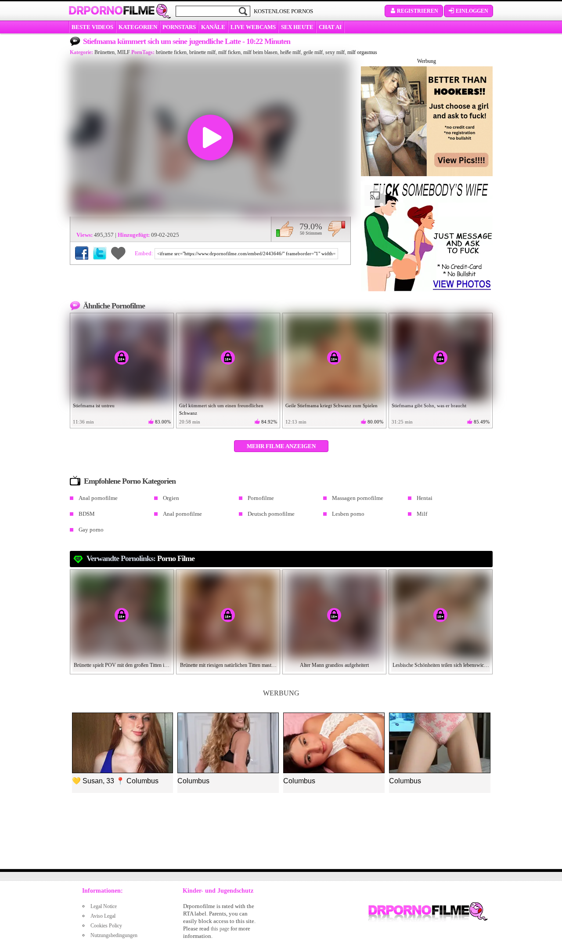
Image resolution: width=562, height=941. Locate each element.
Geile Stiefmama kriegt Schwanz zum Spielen (331, 405)
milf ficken (229, 52)
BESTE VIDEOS (92, 27)
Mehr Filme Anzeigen (281, 446)
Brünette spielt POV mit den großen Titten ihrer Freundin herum (122, 665)
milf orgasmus (362, 52)
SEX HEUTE (297, 27)
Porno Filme (176, 558)
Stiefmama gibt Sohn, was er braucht (429, 405)
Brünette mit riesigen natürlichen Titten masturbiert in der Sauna (228, 665)
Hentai (424, 498)
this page (220, 929)
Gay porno (91, 529)
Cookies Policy (106, 926)
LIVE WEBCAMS (253, 27)
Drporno (111, 10)
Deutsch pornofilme (271, 513)
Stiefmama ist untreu (94, 405)
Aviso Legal (102, 916)
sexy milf (335, 52)
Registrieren (417, 11)
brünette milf (202, 52)
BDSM (87, 513)
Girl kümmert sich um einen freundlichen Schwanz (221, 409)
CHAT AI (330, 27)
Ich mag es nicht (336, 229)
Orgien (171, 498)
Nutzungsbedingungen (113, 935)
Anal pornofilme (98, 498)
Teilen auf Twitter (99, 253)
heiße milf (290, 52)
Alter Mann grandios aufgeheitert (334, 665)
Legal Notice (103, 906)
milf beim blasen (260, 52)
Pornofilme (261, 498)
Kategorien (138, 27)
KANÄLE (213, 27)
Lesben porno (348, 513)
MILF (123, 52)
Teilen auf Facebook (81, 253)
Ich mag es (284, 229)
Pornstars (179, 27)
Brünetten (104, 52)
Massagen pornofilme (357, 498)
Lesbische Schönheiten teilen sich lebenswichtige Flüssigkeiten (441, 665)
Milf (422, 513)
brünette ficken (171, 52)
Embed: (145, 253)
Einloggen (472, 11)
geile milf (313, 52)
